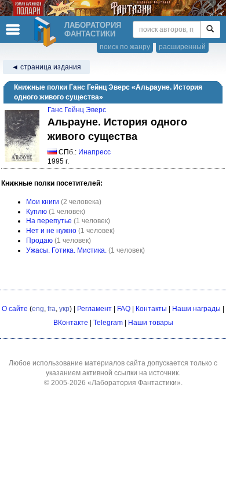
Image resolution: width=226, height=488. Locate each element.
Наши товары (150, 323)
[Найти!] (210, 29)
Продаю (39, 240)
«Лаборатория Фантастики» (134, 383)
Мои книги (42, 202)
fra (52, 309)
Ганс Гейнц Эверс (77, 110)
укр (64, 309)
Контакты (151, 309)
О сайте (15, 309)
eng (38, 309)
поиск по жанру (125, 47)
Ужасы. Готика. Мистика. (66, 250)
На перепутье (49, 221)
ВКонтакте (70, 323)
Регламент (94, 309)
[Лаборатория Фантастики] (47, 31)
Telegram (108, 323)
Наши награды (196, 309)
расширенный (182, 47)
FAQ (123, 309)
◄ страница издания (46, 67)
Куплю (36, 212)
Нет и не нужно (51, 231)
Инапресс (94, 152)
